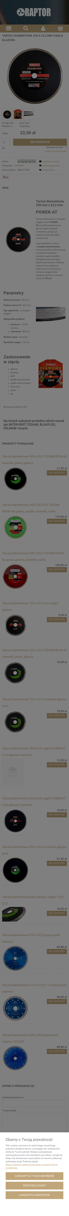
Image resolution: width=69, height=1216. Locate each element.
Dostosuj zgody (34, 1185)
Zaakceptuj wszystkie (34, 1195)
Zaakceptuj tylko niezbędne (34, 1176)
